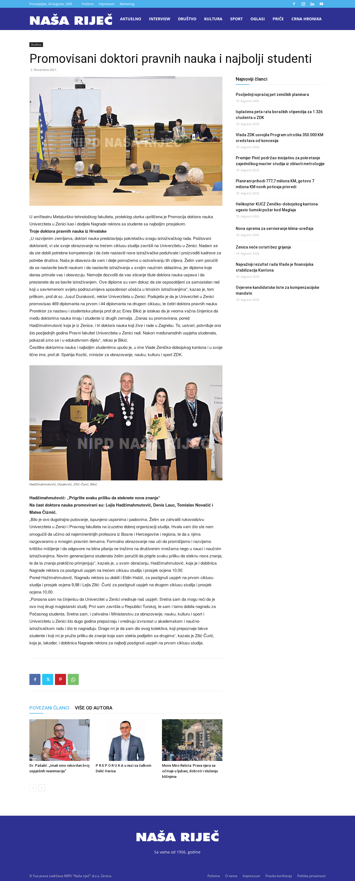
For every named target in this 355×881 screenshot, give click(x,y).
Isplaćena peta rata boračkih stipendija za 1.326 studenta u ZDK (279, 115)
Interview (159, 18)
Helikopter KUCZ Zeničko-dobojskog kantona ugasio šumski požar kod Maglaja (277, 207)
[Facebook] (294, 4)
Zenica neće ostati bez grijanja (263, 247)
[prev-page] (32, 787)
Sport (236, 18)
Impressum (107, 4)
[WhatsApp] (73, 679)
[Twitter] (47, 679)
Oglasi (257, 18)
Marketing (127, 4)
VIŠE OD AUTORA (93, 708)
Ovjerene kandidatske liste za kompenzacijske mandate (277, 290)
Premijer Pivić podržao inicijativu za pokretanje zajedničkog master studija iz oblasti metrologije (280, 161)
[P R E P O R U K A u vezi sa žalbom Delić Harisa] (126, 740)
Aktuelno (130, 18)
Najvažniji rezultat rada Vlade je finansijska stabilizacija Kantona (274, 267)
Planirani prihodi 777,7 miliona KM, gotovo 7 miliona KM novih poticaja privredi (275, 184)
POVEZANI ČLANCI (49, 708)
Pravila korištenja (278, 875)
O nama (231, 875)
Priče (278, 18)
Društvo (187, 18)
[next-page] (41, 787)
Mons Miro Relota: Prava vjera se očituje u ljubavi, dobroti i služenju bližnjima (190, 771)
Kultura (213, 18)
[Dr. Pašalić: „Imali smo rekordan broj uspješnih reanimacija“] (59, 740)
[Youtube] (321, 4)
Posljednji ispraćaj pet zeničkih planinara (272, 94)
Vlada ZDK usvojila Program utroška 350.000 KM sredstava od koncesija (279, 138)
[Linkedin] (312, 4)
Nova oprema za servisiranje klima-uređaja (274, 228)
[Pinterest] (60, 679)
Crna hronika (306, 18)
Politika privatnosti (311, 875)
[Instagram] (303, 4)
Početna (87, 4)
